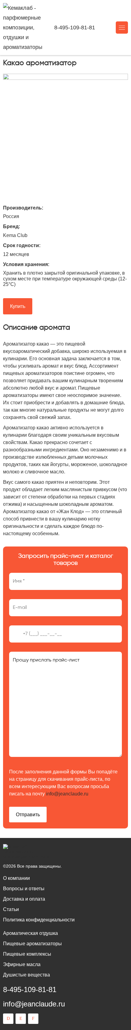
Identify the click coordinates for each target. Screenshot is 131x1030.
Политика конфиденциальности (39, 919)
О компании (16, 878)
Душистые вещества (26, 974)
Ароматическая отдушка (30, 933)
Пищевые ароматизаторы (32, 943)
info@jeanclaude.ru (67, 793)
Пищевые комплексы (27, 954)
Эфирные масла (22, 964)
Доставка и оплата (24, 899)
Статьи (11, 909)
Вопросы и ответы (23, 888)
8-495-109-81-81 (74, 27)
